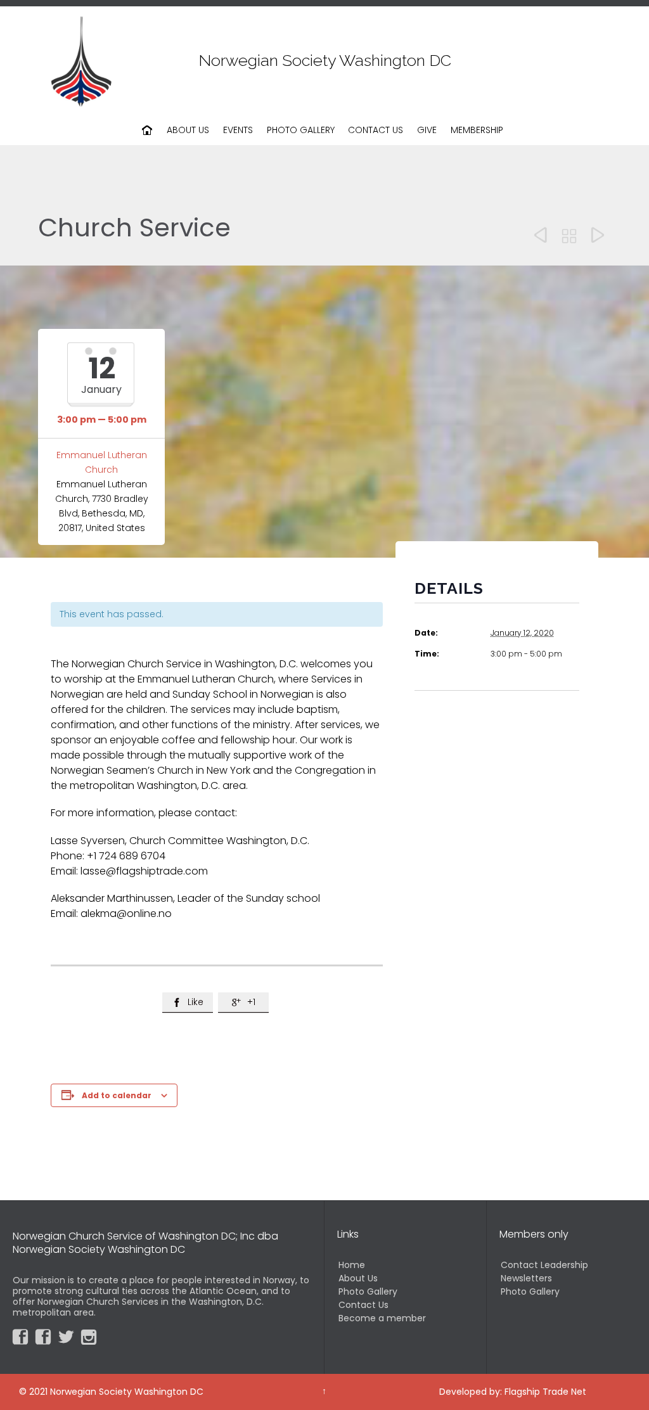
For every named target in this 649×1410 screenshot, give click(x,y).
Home (351, 1265)
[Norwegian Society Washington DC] (81, 60)
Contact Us (363, 1304)
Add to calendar (116, 1095)
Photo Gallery (367, 1291)
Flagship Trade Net (545, 1391)
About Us (358, 1278)
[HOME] (148, 130)
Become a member (382, 1318)
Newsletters (526, 1278)
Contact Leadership (544, 1265)
